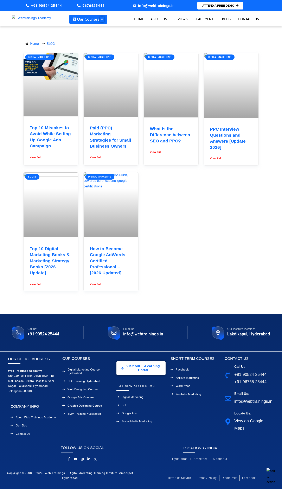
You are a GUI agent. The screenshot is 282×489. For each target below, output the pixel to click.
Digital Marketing (132, 397)
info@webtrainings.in (143, 334)
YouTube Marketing (188, 394)
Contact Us (248, 19)
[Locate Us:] (228, 421)
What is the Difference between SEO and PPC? (170, 134)
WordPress (183, 385)
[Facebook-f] (69, 459)
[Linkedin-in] (88, 459)
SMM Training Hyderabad (84, 413)
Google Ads (129, 413)
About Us (158, 19)
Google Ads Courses (81, 397)
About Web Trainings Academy (36, 417)
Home (139, 19)
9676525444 (93, 6)
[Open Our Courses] (102, 19)
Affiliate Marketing (187, 377)
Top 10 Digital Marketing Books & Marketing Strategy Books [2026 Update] (50, 260)
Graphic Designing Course (85, 405)
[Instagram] (82, 459)
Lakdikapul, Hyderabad (248, 334)
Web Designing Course (83, 389)
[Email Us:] (228, 398)
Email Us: (241, 393)
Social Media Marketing (137, 421)
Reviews (181, 19)
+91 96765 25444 (250, 381)
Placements (205, 19)
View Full (35, 157)
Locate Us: (242, 413)
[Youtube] (75, 459)
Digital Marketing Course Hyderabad (84, 371)
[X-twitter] (95, 459)
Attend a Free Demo (218, 5)
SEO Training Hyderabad (84, 381)
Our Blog (21, 425)
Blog (226, 19)
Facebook (182, 369)
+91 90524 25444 (46, 6)
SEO (125, 405)
